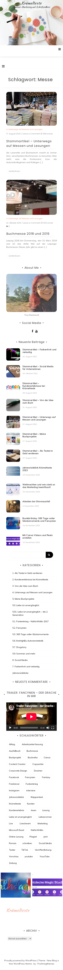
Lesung (46, 810)
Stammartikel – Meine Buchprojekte (34, 435)
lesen (33, 810)
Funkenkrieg (32, 784)
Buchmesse (32, 751)
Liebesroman (45, 816)
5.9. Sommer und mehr (23, 653)
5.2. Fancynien (19, 627)
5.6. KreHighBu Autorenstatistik (27, 640)
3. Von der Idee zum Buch (25, 586)
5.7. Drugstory (19, 647)
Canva (47, 757)
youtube (29, 856)
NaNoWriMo (37, 830)
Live (11, 823)
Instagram (14, 790)
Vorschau (14, 856)
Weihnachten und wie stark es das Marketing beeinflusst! (38, 486)
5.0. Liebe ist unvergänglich (25, 605)
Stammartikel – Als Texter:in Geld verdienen (37, 452)
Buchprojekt (15, 757)
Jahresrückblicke (20, 673)
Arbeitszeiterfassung (32, 744)
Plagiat (33, 836)
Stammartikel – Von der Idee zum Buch (38, 401)
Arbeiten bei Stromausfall (36, 501)
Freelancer (14, 784)
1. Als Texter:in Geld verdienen (27, 573)
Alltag (12, 744)
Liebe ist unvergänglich (20, 816)
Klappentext (37, 797)
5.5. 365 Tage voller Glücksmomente (30, 634)
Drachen (38, 770)
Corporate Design (18, 770)
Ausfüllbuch (14, 751)
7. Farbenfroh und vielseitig (25, 666)
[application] (31, 716)
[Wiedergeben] (10, 727)
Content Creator (17, 764)
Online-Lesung (16, 836)
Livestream (25, 823)
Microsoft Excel (16, 830)
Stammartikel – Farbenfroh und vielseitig (39, 351)
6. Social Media (20, 660)
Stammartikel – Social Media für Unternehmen (38, 367)
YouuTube (45, 856)
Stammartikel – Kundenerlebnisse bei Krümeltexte (33, 386)
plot (46, 836)
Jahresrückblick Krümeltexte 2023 (37, 469)
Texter (12, 849)
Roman (12, 843)
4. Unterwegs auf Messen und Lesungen (24, 129)
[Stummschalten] (47, 727)
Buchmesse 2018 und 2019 (27, 234)
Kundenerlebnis (16, 810)
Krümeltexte (31, 3)
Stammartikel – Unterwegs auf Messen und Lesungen (39, 418)
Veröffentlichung (43, 849)
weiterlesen (14, 171)
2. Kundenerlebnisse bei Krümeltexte (30, 579)
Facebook (14, 777)
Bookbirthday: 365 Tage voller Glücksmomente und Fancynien (39, 519)
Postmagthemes (45, 963)
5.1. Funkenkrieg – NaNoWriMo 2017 (30, 621)
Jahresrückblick (16, 797)
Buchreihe (33, 757)
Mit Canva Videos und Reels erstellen (37, 536)
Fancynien (30, 777)
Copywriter (38, 764)
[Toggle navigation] (3, 66)
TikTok (24, 849)
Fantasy (46, 777)
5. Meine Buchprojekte (23, 598)
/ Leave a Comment (30, 133)
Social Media (45, 843)
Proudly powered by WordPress (20, 960)
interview (30, 790)
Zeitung (13, 863)
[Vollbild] (52, 727)
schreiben (27, 843)
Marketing (43, 823)
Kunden (31, 803)
